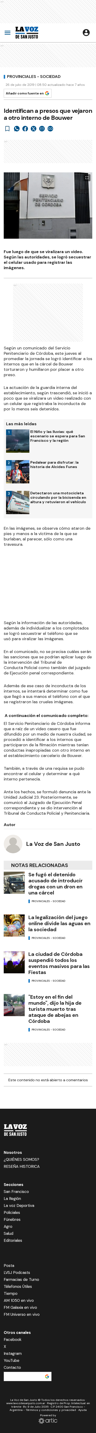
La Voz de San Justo (53, 843)
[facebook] (25, 128)
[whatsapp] (17, 128)
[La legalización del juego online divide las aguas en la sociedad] (14, 925)
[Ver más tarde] (7, 128)
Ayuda (82, 1410)
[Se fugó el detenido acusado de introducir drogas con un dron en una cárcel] (14, 883)
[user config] (86, 32)
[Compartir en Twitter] (33, 128)
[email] (42, 128)
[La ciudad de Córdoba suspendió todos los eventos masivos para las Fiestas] (14, 962)
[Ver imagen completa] (86, 177)
